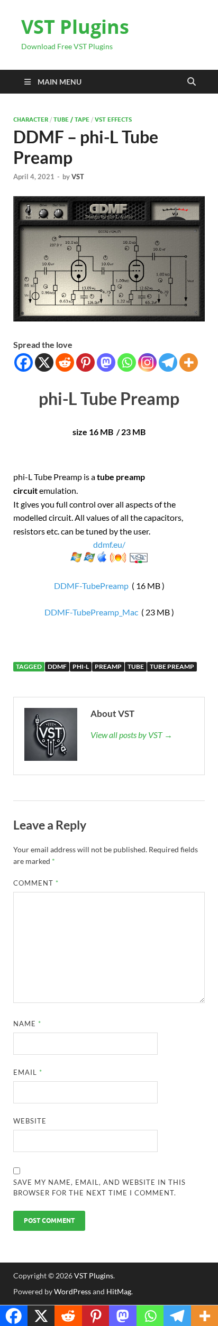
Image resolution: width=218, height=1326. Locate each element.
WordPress (72, 1291)
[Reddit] (65, 362)
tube (136, 666)
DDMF (57, 666)
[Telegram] (168, 362)
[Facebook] (23, 362)
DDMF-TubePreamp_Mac (91, 612)
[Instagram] (147, 362)
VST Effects (113, 119)
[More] (188, 362)
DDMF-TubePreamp (91, 586)
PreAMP (108, 666)
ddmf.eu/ (109, 544)
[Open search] (191, 82)
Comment (36, 883)
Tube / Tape (71, 119)
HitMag (118, 1291)
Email (27, 1072)
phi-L (80, 666)
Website (30, 1121)
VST (77, 176)
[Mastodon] (106, 362)
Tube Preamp (172, 666)
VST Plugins (75, 27)
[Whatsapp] (126, 362)
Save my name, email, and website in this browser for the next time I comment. (99, 1187)
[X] (44, 362)
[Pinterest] (85, 362)
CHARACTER (30, 119)
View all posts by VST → (131, 735)
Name (27, 1023)
